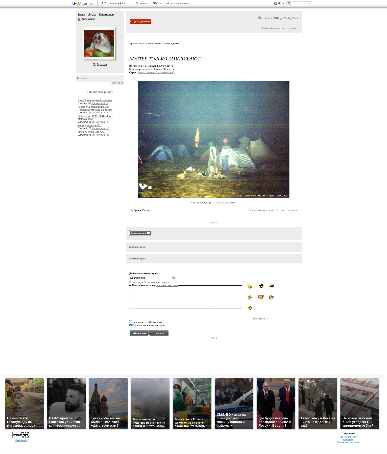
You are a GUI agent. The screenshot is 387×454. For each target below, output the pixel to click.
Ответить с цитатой (286, 209)
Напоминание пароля (157, 282)
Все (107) (117, 83)
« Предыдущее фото (202, 202)
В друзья (102, 64)
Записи (81, 14)
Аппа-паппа (79, 19)
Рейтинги (143, 3)
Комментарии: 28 (100, 135)
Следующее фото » (226, 202)
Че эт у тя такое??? (89, 125)
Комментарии (106, 14)
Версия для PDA (348, 437)
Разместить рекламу (348, 442)
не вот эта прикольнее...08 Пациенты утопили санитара (95, 108)
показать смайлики (167, 285)
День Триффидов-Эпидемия (95, 100)
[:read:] (272, 297)
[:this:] (249, 308)
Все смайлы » (260, 318)
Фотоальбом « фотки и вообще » (280, 27)
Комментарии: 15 (100, 128)
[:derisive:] (250, 297)
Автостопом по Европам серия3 (156, 72)
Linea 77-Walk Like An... (91, 132)
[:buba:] (261, 286)
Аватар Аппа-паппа (99, 43)
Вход (124, 3)
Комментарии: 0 (100, 122)
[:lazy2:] (250, 287)
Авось (161, 3)
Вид (281, 4)
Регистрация (110, 3)
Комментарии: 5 (100, 103)
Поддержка (275, 3)
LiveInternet (83, 4)
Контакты (348, 439)
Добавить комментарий (261, 209)
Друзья (92, 14)
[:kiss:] (261, 297)
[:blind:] (272, 286)
